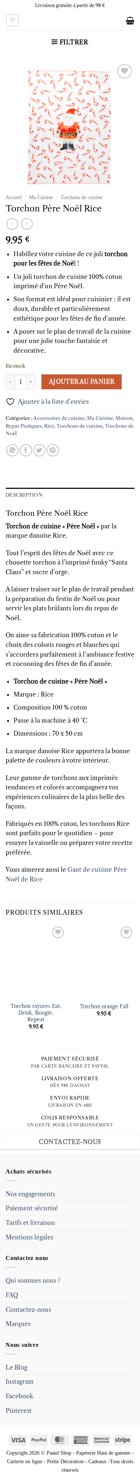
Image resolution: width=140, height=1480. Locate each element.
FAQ (12, 1295)
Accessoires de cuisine (59, 418)
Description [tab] (24, 495)
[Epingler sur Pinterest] (53, 450)
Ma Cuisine (41, 197)
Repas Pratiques (24, 426)
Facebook (19, 1396)
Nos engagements (30, 1194)
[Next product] (12, 224)
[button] (12, 20)
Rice (49, 426)
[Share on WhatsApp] (12, 450)
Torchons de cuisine (81, 197)
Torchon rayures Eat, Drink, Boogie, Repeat (35, 1012)
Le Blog (16, 1367)
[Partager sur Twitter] (39, 450)
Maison (124, 418)
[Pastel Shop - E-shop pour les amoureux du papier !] (70, 20)
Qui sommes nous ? (33, 1280)
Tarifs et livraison (30, 1222)
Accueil (14, 197)
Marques (18, 1323)
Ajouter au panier (82, 381)
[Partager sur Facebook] (26, 450)
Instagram (20, 1381)
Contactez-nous (28, 1309)
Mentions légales (29, 1237)
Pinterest (19, 1410)
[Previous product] (26, 224)
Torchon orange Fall (104, 1006)
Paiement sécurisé (32, 1208)
